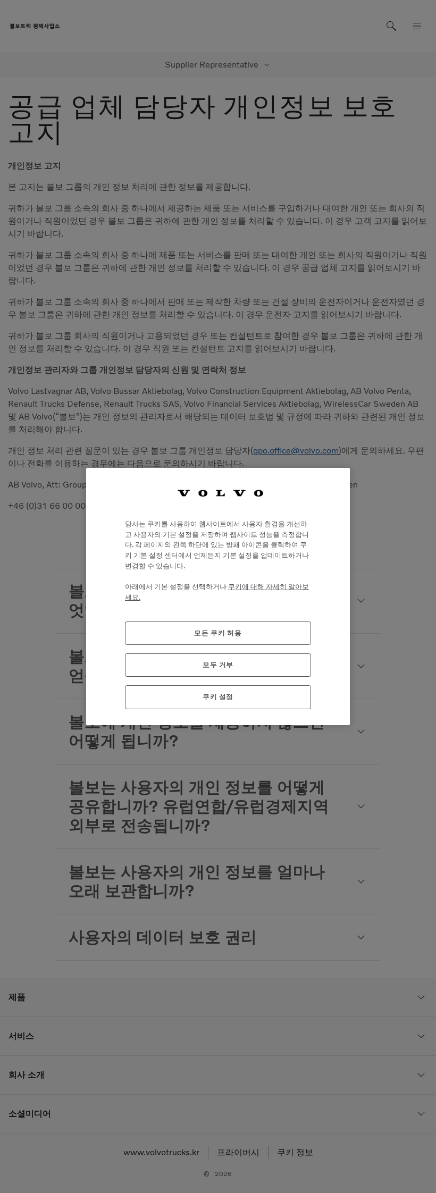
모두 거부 (218, 665)
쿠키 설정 (218, 697)
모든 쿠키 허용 (217, 633)
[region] (218, 596)
